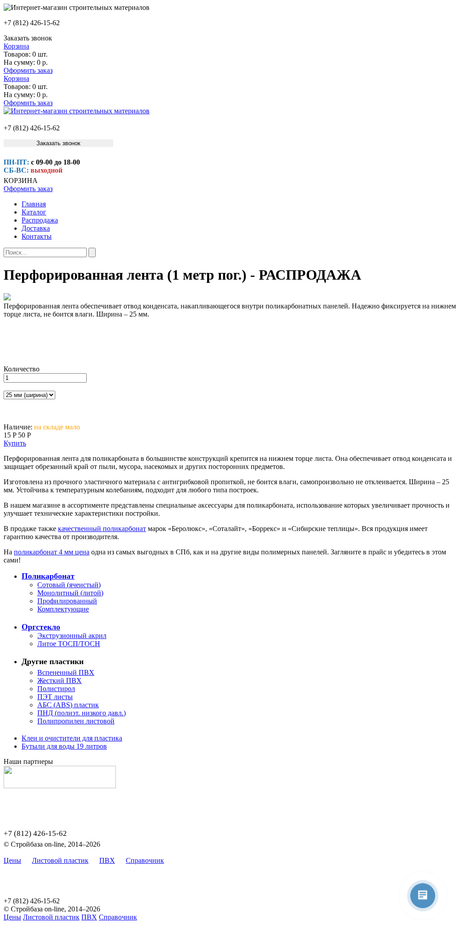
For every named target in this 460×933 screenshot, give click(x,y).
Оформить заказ (28, 70)
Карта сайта (193, 860)
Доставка (36, 228)
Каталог (34, 212)
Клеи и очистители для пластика (72, 738)
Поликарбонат (48, 575)
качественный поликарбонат (102, 528)
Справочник (145, 860)
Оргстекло (41, 626)
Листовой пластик (60, 860)
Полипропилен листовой (76, 721)
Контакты (37, 236)
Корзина (16, 46)
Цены (12, 860)
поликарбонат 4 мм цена (51, 552)
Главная (34, 204)
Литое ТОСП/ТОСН (68, 643)
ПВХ (107, 860)
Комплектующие (63, 609)
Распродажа (40, 220)
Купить (15, 443)
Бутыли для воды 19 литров (64, 746)
